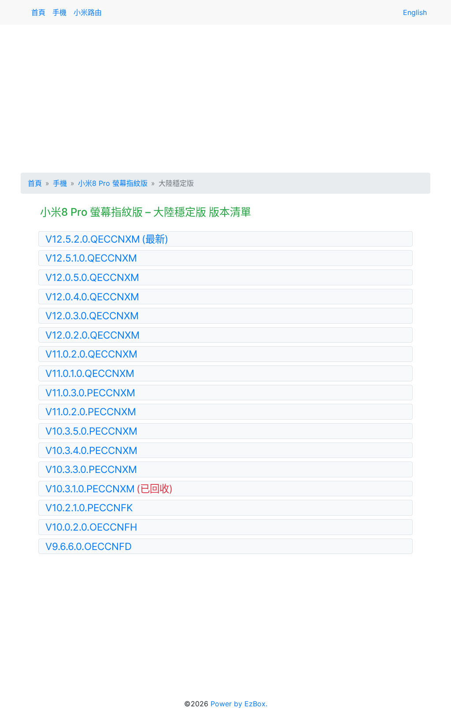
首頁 (38, 12)
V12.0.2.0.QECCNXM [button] (92, 335)
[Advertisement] (225, 97)
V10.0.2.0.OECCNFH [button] (91, 527)
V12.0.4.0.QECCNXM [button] (92, 297)
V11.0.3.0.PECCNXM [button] (90, 393)
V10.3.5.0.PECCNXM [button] (91, 431)
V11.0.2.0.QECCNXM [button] (91, 354)
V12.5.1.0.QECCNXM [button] (91, 258)
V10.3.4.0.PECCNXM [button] (91, 450)
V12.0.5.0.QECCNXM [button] (92, 277)
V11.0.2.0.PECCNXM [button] (90, 411)
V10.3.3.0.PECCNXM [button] (91, 469)
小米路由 (88, 12)
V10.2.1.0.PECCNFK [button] (89, 507)
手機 (59, 12)
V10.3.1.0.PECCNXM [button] (109, 489)
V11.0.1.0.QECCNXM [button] (89, 373)
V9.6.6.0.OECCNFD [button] (88, 546)
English (415, 12)
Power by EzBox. (239, 703)
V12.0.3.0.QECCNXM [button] (92, 315)
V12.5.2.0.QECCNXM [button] (106, 239)
